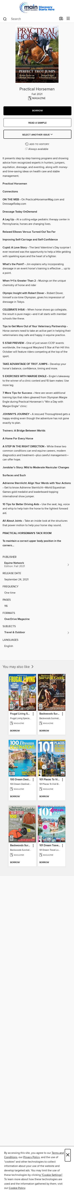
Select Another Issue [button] (36, 134)
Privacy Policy (31, 1157)
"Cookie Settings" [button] (51, 1175)
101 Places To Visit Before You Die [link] (50, 779)
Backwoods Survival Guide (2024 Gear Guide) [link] (20, 845)
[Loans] (61, 19)
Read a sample (37, 122)
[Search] (5, 19)
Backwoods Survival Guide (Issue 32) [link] (50, 713)
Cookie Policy (17, 1188)
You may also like (17, 667)
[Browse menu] (68, 18)
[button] (37, 110)
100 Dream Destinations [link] (20, 779)
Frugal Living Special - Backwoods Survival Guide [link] (20, 713)
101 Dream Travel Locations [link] (50, 845)
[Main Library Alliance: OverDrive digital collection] (37, 7)
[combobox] (30, 19)
